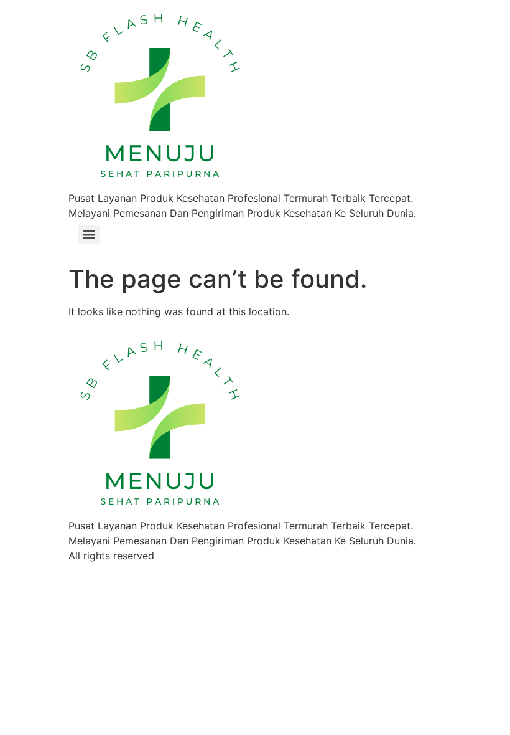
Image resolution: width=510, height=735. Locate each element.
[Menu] (89, 234)
